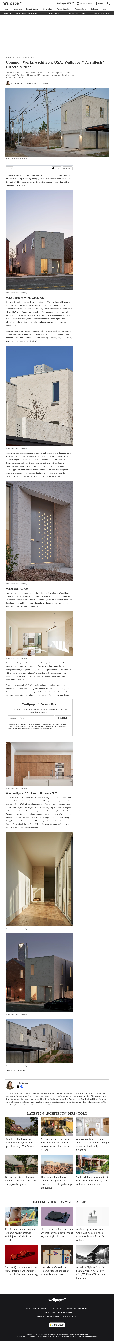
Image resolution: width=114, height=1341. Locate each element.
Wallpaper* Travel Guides (101, 13)
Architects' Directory (27, 57)
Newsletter (69, 168)
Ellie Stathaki (18, 83)
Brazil (32, 817)
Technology (94, 9)
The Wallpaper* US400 (52, 13)
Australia (25, 817)
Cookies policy (48, 1313)
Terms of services (32, 724)
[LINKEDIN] (22, 1086)
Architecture (18, 9)
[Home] (7, 9)
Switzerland (18, 824)
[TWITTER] (18, 1086)
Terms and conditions (66, 1309)
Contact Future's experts (44, 1309)
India (13, 820)
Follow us (57, 168)
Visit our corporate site (80, 1334)
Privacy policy (84, 1309)
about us (27, 1309)
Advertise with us (64, 1313)
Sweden (9, 824)
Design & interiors (32, 9)
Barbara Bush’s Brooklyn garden (26, 13)
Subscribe (100, 3)
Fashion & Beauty (81, 9)
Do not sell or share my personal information (57, 1317)
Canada (39, 817)
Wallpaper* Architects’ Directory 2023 (56, 175)
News (46, 83)
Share (10, 168)
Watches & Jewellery (63, 9)
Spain (64, 820)
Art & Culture (47, 9)
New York (10, 305)
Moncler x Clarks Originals (76, 13)
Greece (60, 817)
